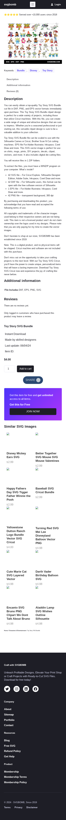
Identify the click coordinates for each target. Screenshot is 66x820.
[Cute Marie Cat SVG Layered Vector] (18, 559)
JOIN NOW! (33, 411)
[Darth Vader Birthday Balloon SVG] (47, 559)
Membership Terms (15, 777)
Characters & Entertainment (17, 630)
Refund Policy (12, 751)
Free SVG (9, 746)
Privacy (18, 807)
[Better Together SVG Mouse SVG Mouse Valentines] (47, 441)
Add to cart (25, 368)
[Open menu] (32, 4)
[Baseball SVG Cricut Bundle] (47, 476)
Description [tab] (13, 79)
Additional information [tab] (18, 85)
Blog (7, 740)
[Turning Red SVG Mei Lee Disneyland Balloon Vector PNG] (47, 515)
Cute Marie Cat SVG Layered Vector (17, 575)
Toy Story (47, 70)
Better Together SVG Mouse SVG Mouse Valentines (47, 457)
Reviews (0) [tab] (12, 91)
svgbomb (10, 4)
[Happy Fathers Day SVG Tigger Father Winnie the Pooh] (18, 476)
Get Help (9, 756)
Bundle (21, 70)
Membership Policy (15, 782)
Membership (11, 771)
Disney (33, 70)
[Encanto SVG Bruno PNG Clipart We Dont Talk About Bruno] (18, 595)
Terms (7, 807)
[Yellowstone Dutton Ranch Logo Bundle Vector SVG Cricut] (18, 515)
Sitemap (9, 714)
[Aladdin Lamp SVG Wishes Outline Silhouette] (47, 595)
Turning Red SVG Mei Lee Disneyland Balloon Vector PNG (47, 536)
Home (6, 630)
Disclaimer (32, 807)
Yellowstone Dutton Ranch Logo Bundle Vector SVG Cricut (16, 535)
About (7, 709)
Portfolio (9, 720)
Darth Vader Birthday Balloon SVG (47, 575)
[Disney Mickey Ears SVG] (18, 441)
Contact (8, 725)
